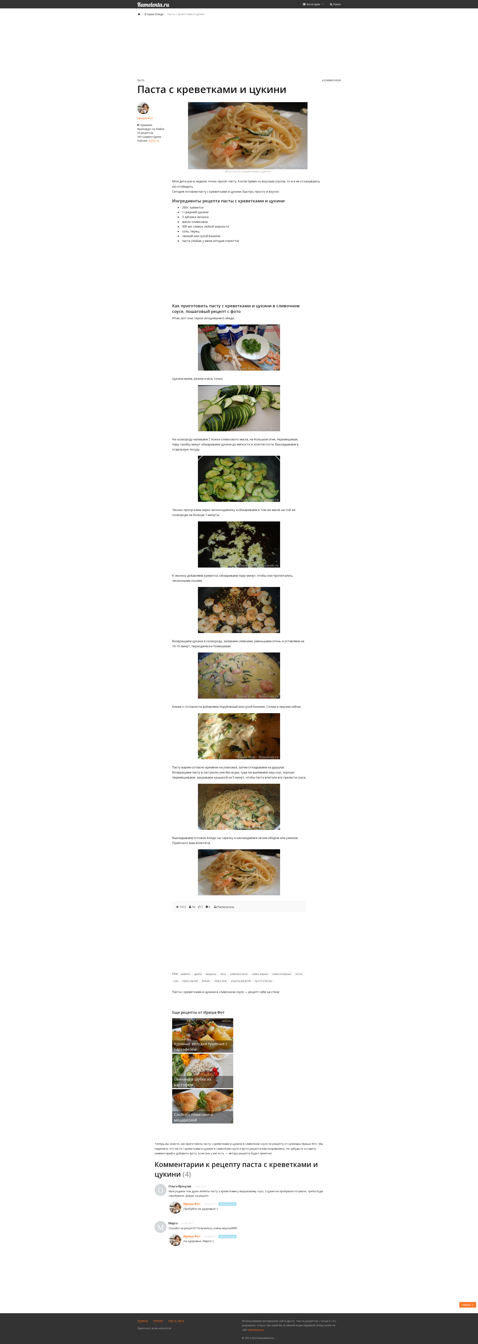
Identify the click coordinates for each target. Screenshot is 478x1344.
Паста (141, 80)
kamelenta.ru (256, 1329)
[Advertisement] (239, 47)
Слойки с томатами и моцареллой (193, 1117)
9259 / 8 (154, 140)
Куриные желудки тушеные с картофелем (200, 1046)
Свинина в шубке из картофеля (192, 1082)
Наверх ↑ (468, 1304)
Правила (142, 1321)
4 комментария (331, 80)
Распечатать (225, 907)
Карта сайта (176, 1321)
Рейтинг (158, 1321)
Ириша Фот (145, 118)
